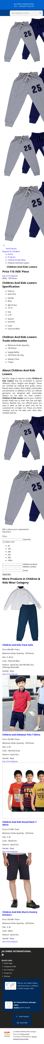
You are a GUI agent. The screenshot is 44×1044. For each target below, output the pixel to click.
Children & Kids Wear (17, 260)
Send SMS (23, 1023)
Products (11, 257)
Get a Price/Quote (10, 276)
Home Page (8, 963)
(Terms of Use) (24, 1034)
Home (10, 254)
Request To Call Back (11, 251)
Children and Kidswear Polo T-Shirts (21, 734)
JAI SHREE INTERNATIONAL (24, 5)
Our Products (9, 970)
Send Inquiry (10, 248)
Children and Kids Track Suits (17, 644)
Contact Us (8, 973)
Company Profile (10, 966)
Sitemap (7, 976)
